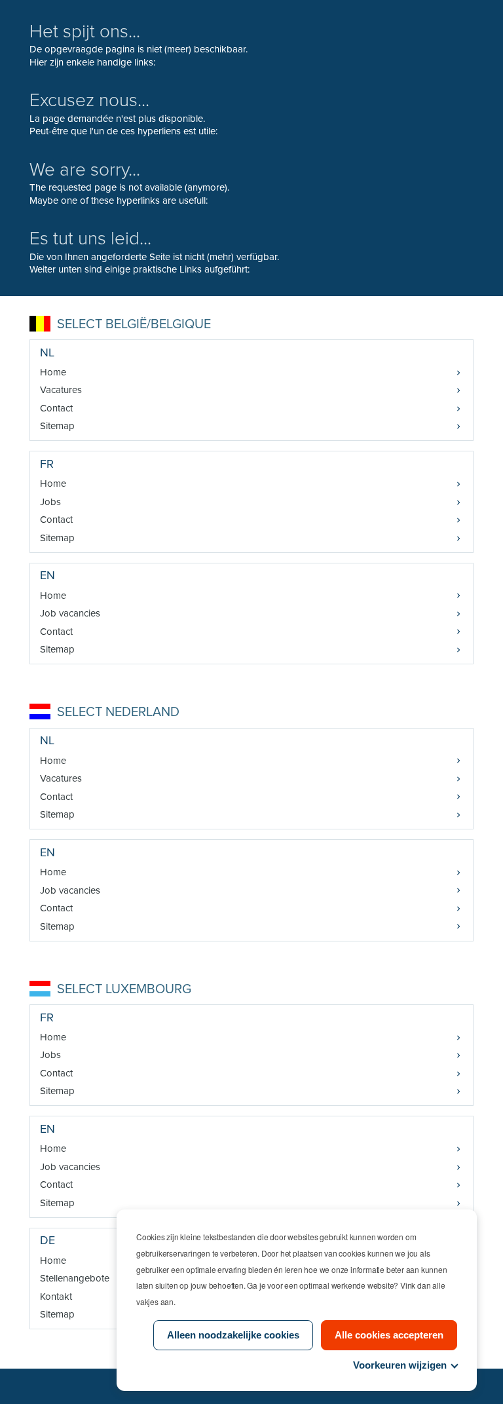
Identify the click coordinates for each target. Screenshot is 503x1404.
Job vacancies (70, 613)
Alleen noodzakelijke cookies (233, 1334)
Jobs (50, 502)
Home (53, 372)
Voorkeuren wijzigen (400, 1365)
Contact (56, 408)
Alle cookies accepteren (389, 1334)
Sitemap (57, 426)
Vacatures (61, 390)
